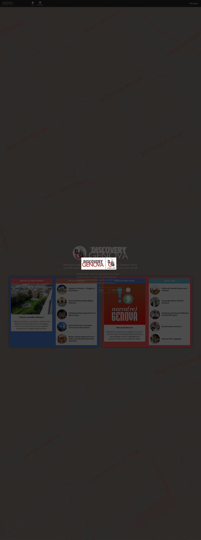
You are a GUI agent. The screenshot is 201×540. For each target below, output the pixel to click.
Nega (101, 290)
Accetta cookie (84, 290)
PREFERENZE (116, 290)
